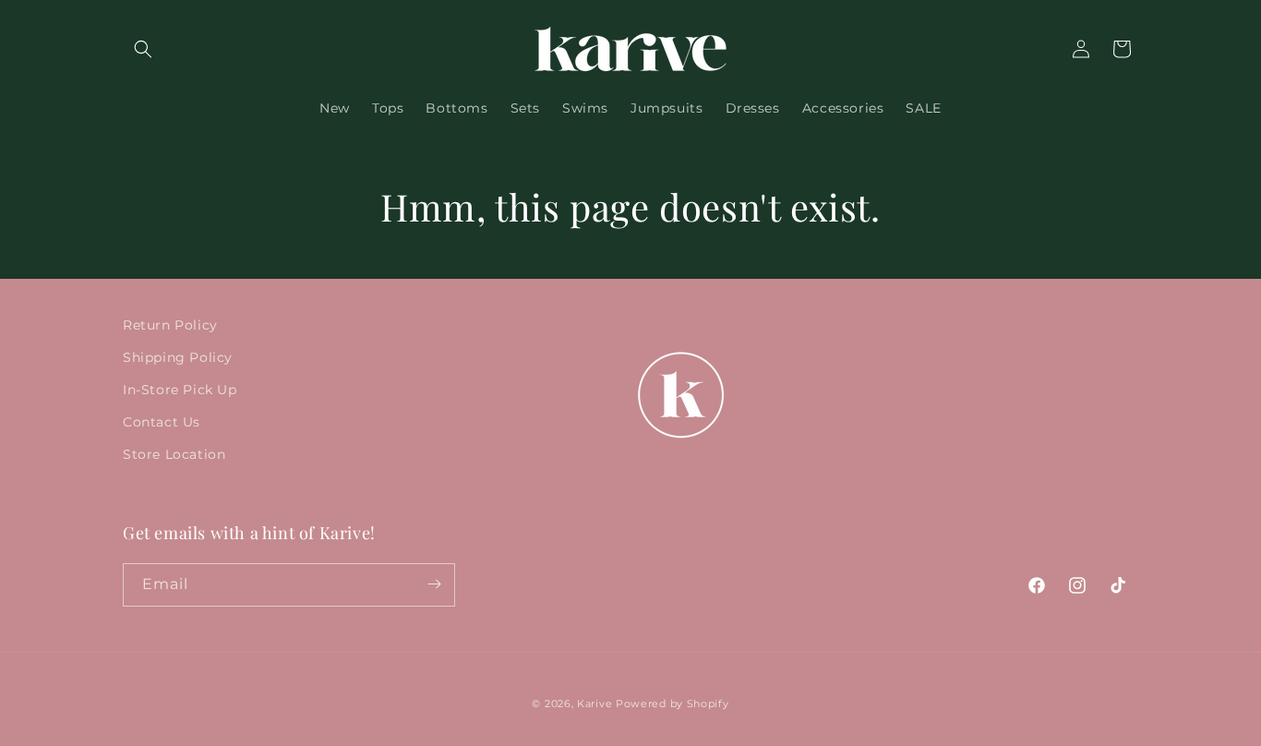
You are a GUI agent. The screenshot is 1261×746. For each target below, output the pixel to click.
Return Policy (170, 325)
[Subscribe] (434, 584)
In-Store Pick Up (180, 389)
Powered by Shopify (672, 703)
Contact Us (161, 422)
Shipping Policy (178, 357)
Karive (594, 703)
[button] (143, 49)
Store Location (174, 454)
